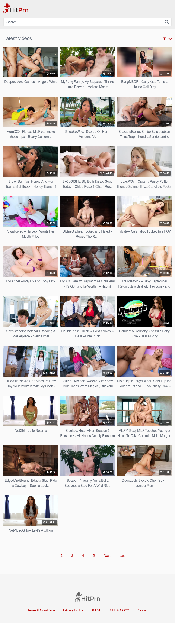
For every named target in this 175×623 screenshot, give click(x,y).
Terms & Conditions (41, 610)
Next (107, 555)
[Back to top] (163, 609)
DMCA (95, 610)
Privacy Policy (73, 610)
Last (122, 555)
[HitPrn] (15, 8)
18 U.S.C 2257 (118, 610)
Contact (142, 610)
